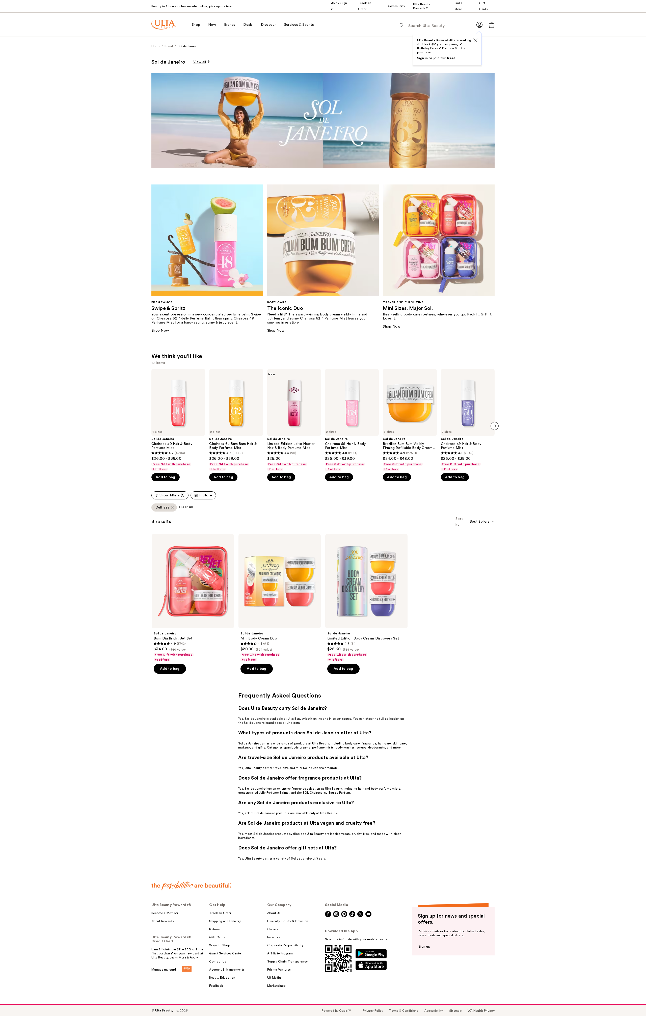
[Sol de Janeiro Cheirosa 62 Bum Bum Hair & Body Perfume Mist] (236, 420)
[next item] (495, 426)
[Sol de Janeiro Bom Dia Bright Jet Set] (193, 598)
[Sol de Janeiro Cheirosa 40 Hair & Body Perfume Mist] (178, 420)
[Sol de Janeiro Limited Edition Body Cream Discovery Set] (366, 598)
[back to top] (630, 1000)
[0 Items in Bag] (492, 25)
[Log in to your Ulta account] (479, 24)
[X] (475, 40)
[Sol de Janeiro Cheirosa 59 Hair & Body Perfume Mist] (468, 420)
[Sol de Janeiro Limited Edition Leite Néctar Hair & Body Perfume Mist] (294, 420)
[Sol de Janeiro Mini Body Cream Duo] (279, 598)
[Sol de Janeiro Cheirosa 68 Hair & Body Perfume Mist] (352, 420)
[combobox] (482, 522)
